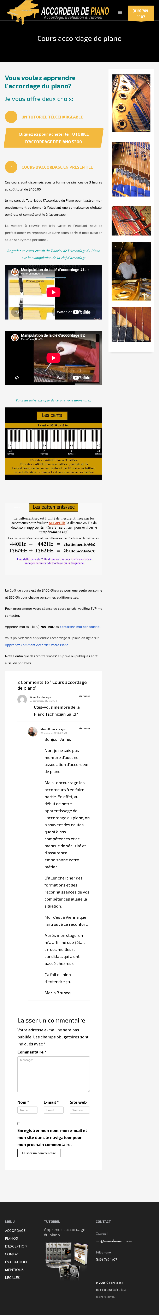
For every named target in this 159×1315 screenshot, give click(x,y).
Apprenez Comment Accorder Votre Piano (36, 645)
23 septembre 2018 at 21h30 (43, 701)
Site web (78, 1102)
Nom (23, 1102)
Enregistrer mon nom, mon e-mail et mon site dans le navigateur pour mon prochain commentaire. (52, 1137)
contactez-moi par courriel (80, 627)
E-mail (51, 1102)
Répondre (84, 696)
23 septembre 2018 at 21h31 (54, 733)
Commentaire (32, 1051)
